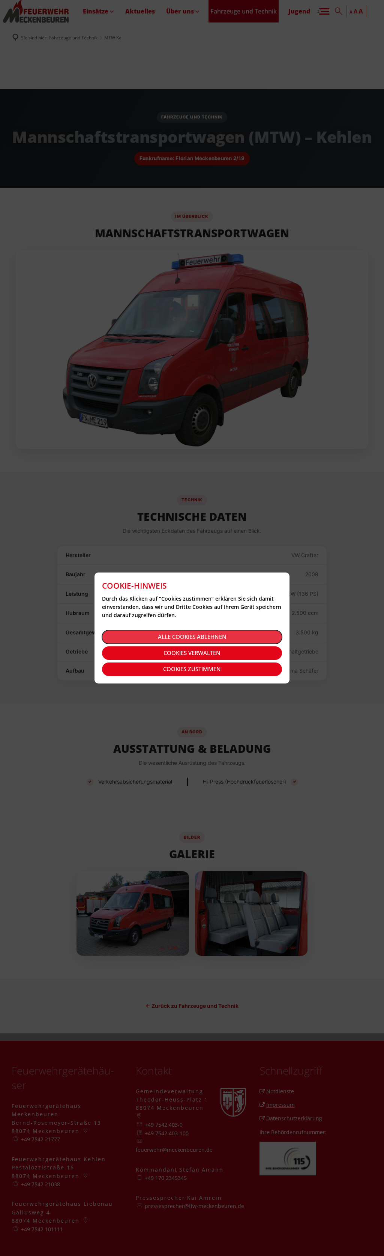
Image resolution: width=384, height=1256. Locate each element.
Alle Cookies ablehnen (192, 636)
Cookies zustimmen (192, 669)
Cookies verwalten (192, 652)
